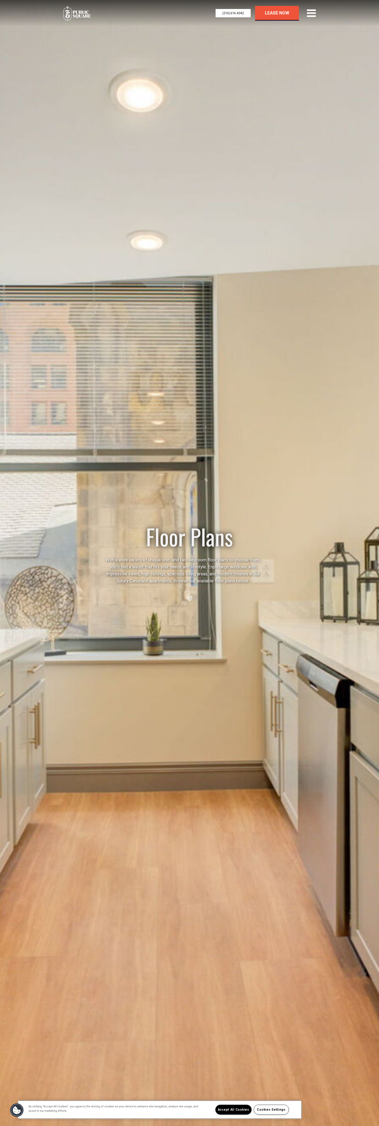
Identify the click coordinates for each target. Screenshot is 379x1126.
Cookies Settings (271, 1110)
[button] (233, 13)
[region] (160, 1109)
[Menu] (310, 13)
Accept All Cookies (233, 1110)
